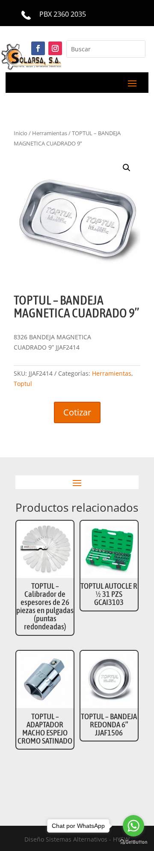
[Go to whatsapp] (133, 825)
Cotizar (77, 412)
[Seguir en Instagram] (55, 48)
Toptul (23, 384)
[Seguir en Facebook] (38, 48)
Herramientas (111, 373)
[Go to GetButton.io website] (133, 842)
